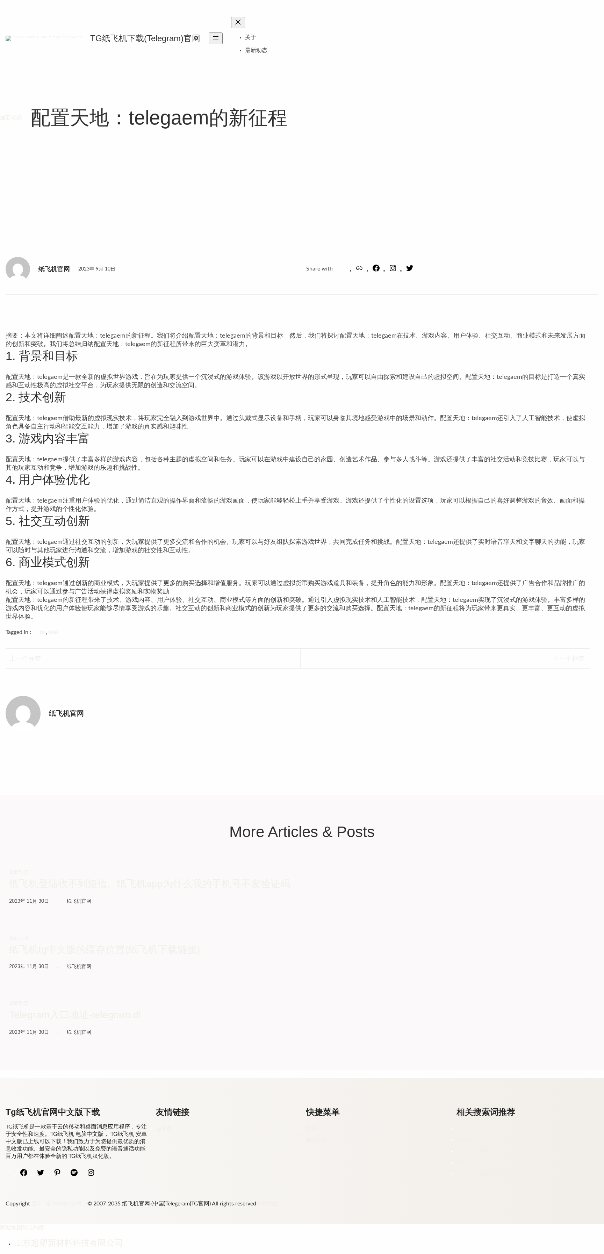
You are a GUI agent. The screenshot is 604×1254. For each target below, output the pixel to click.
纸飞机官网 (470, 1129)
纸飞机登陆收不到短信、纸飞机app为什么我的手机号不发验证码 (149, 883)
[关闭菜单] (238, 22)
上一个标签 (25, 659)
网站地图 (267, 1203)
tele (53, 632)
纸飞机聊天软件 (476, 1151)
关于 (250, 37)
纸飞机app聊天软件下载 (486, 1173)
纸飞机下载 (470, 1140)
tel (42, 632)
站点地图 (33, 1228)
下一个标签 (568, 659)
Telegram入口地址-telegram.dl (75, 1014)
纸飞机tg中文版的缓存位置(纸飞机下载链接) (104, 949)
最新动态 (11, 118)
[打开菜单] (216, 38)
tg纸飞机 (467, 1162)
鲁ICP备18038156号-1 (59, 1203)
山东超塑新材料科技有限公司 (68, 1242)
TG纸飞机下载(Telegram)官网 (145, 38)
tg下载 (164, 1129)
